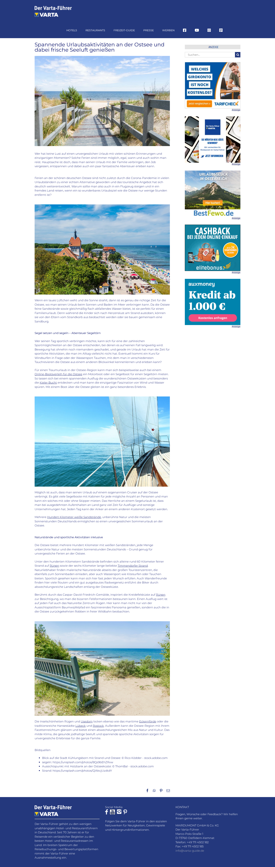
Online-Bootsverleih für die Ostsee (58, 374)
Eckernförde (147, 721)
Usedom (87, 721)
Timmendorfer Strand (133, 565)
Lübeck (80, 725)
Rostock (98, 725)
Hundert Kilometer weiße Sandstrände (74, 517)
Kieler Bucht (48, 382)
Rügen (54, 565)
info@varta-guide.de (189, 850)
